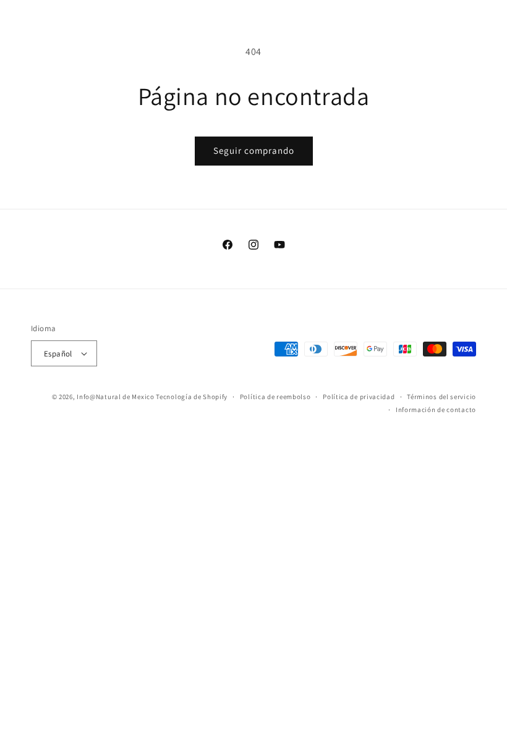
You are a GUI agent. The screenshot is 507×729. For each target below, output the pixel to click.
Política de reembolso (275, 396)
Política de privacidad (358, 396)
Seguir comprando (253, 150)
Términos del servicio (441, 396)
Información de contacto (436, 409)
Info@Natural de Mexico (115, 396)
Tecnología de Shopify (192, 396)
